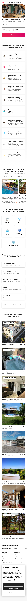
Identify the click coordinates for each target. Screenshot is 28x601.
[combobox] (13, 26)
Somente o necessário (13, 588)
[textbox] (7, 31)
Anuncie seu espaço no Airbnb (17, 2)
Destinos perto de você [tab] (7, 548)
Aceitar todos (13, 585)
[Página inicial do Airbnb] (3, 2)
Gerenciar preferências (13, 592)
